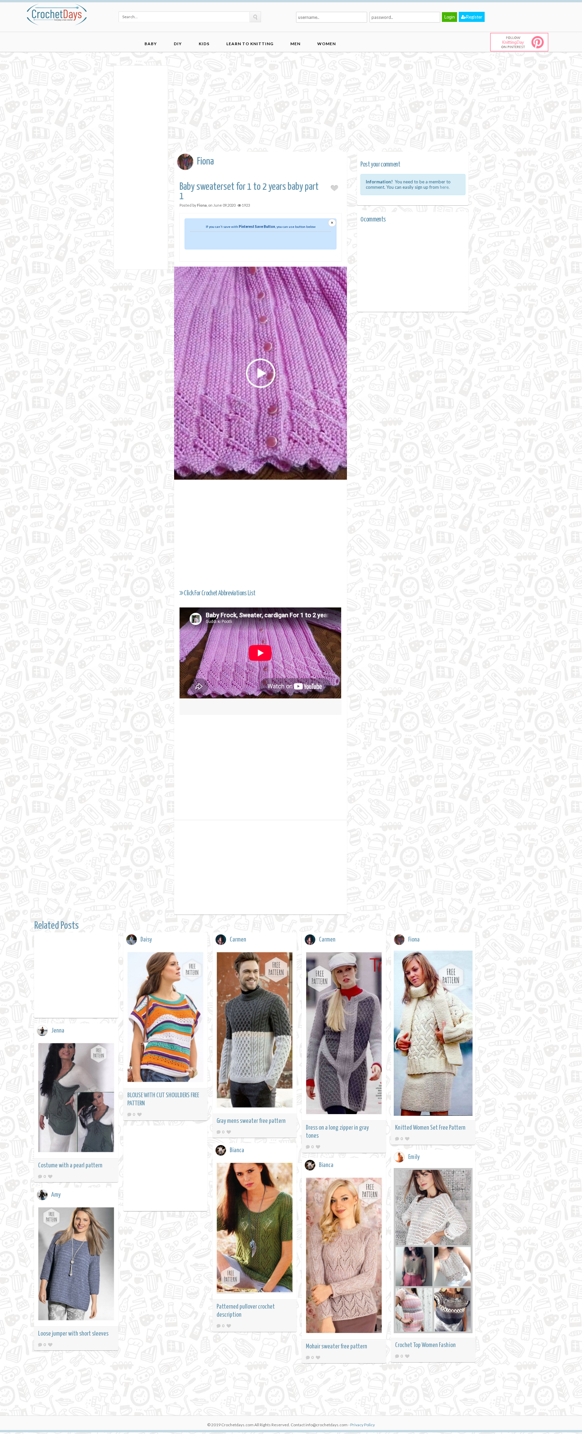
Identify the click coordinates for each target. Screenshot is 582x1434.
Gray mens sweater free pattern (251, 1121)
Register (474, 17)
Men (295, 43)
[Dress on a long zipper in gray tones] (343, 1034)
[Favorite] (139, 1114)
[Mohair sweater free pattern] (343, 1256)
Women (326, 43)
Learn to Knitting (249, 43)
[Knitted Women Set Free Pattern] (433, 1034)
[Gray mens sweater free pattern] (254, 1031)
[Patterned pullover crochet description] (254, 1229)
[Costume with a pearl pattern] (76, 1099)
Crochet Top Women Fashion (425, 1345)
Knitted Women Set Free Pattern (430, 1128)
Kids (204, 43)
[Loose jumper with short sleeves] (76, 1265)
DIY (178, 43)
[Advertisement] (141, 167)
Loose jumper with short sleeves (73, 1334)
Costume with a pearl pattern (70, 1165)
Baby (150, 43)
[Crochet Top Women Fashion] (433, 1252)
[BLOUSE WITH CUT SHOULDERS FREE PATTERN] (165, 1018)
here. (445, 187)
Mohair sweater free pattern (336, 1346)
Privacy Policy (362, 1424)
